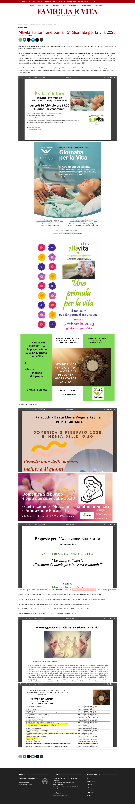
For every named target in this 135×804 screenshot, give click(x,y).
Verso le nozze (91, 781)
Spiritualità (90, 792)
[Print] (41, 40)
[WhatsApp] (20, 40)
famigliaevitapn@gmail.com (61, 795)
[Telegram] (33, 40)
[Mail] (88, 1)
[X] (29, 40)
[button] (94, 1)
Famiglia (89, 784)
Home (20, 24)
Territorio (25, 24)
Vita (25, 27)
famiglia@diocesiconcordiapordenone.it (64, 788)
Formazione (90, 790)
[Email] (37, 40)
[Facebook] (86, 1)
